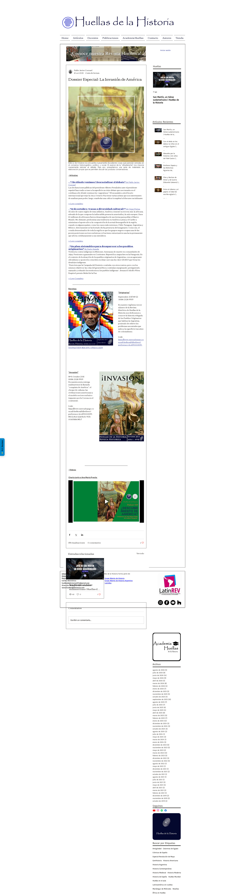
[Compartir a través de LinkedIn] (82, 535)
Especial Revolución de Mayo (164, 856)
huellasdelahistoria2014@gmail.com (75, 583)
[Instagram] (157, 810)
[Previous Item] (157, 80)
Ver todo (140, 553)
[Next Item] (177, 80)
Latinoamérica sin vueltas (163, 885)
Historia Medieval (159, 872)
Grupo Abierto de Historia (114, 578)
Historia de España (160, 877)
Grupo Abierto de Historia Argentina (119, 580)
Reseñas (176, 889)
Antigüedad (157, 848)
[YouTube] (154, 810)
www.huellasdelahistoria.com (73, 587)
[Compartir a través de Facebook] (69, 535)
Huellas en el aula (159, 880)
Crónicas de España (160, 852)
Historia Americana (170, 860)
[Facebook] (165, 810)
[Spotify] (161, 810)
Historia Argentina (160, 864)
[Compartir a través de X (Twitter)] (76, 535)
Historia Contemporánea (162, 869)
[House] (179, 602)
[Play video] (106, 501)
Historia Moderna (174, 872)
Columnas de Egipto (170, 848)
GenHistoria (157, 860)
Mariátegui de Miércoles (162, 889)
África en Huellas (159, 893)
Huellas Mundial (174, 877)
